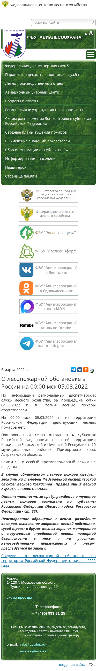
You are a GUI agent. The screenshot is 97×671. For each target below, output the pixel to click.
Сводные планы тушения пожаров (36, 132)
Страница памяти (21, 176)
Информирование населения (31, 158)
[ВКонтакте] (79, 370)
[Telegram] (73, 370)
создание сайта (72, 664)
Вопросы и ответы (21, 100)
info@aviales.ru (32, 644)
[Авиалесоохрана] (14, 43)
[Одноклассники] (85, 370)
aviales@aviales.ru (35, 651)
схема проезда (19, 597)
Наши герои (16, 167)
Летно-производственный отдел (34, 83)
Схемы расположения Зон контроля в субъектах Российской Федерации (48, 121)
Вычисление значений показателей (37, 140)
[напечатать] (92, 370)
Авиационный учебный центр (32, 92)
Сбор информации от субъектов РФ (36, 149)
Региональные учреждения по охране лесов (44, 109)
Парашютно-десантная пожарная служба (42, 74)
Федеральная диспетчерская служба (38, 65)
